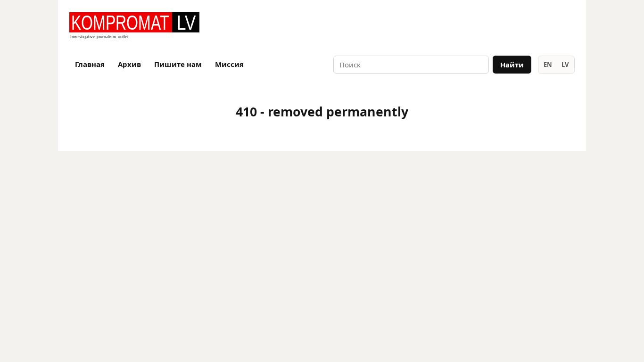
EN (548, 64)
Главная (90, 64)
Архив (129, 64)
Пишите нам (178, 64)
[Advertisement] (464, 26)
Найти (512, 64)
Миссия (229, 64)
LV (565, 64)
